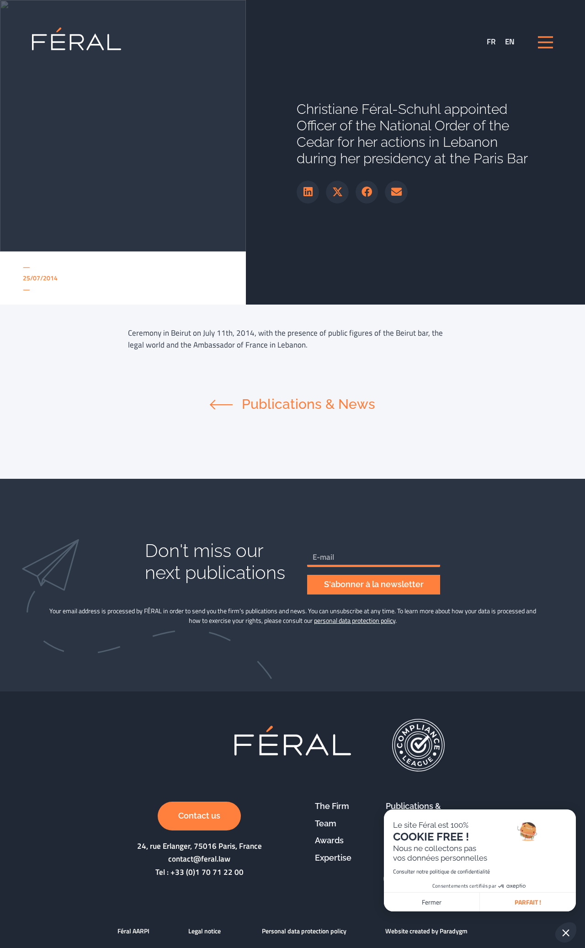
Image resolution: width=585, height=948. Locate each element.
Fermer (431, 902)
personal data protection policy (354, 620)
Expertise (333, 857)
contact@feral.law (199, 859)
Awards (329, 840)
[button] (308, 192)
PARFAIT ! (528, 902)
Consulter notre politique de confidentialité (441, 871)
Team (325, 823)
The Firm (332, 806)
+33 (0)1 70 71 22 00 (207, 872)
